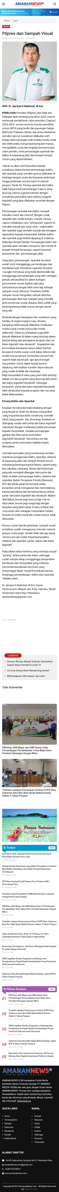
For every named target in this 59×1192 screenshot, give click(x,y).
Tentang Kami (10, 1120)
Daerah (38, 1116)
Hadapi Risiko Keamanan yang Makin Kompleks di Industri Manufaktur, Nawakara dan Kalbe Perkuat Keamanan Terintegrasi (29, 869)
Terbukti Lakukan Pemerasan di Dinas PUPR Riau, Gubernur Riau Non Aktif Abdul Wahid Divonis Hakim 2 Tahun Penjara (29, 793)
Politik (37, 1127)
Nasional (38, 1120)
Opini (15, 21)
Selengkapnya (24, 1101)
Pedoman (8, 1127)
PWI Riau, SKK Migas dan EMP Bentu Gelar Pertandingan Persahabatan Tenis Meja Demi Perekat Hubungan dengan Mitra (26, 750)
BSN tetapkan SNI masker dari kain (26, 676)
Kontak (7, 1135)
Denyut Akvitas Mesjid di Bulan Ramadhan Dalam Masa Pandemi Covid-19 (30, 663)
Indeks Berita (10, 1138)
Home (7, 21)
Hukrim (38, 1131)
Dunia (37, 1123)
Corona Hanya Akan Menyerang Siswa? (28, 670)
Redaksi (8, 1123)
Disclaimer (9, 1131)
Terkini (10, 847)
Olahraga (39, 1135)
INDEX (52, 848)
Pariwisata (39, 1142)
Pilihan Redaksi (16, 989)
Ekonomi (38, 1138)
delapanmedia (30, 1189)
